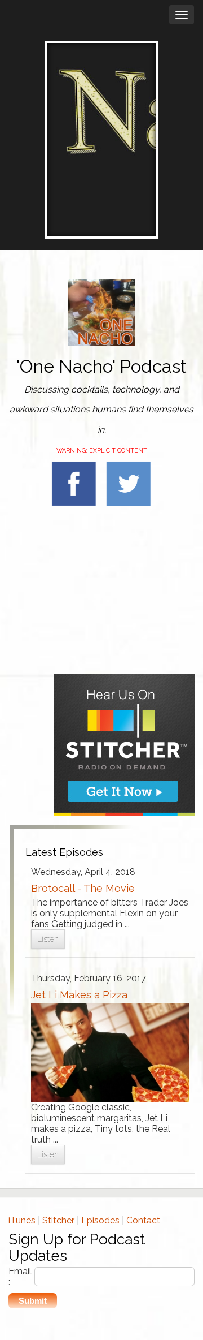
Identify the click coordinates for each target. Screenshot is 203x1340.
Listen (48, 938)
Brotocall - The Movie (83, 888)
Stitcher (58, 1220)
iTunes (22, 1220)
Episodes (100, 1220)
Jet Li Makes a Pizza (79, 995)
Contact (143, 1220)
